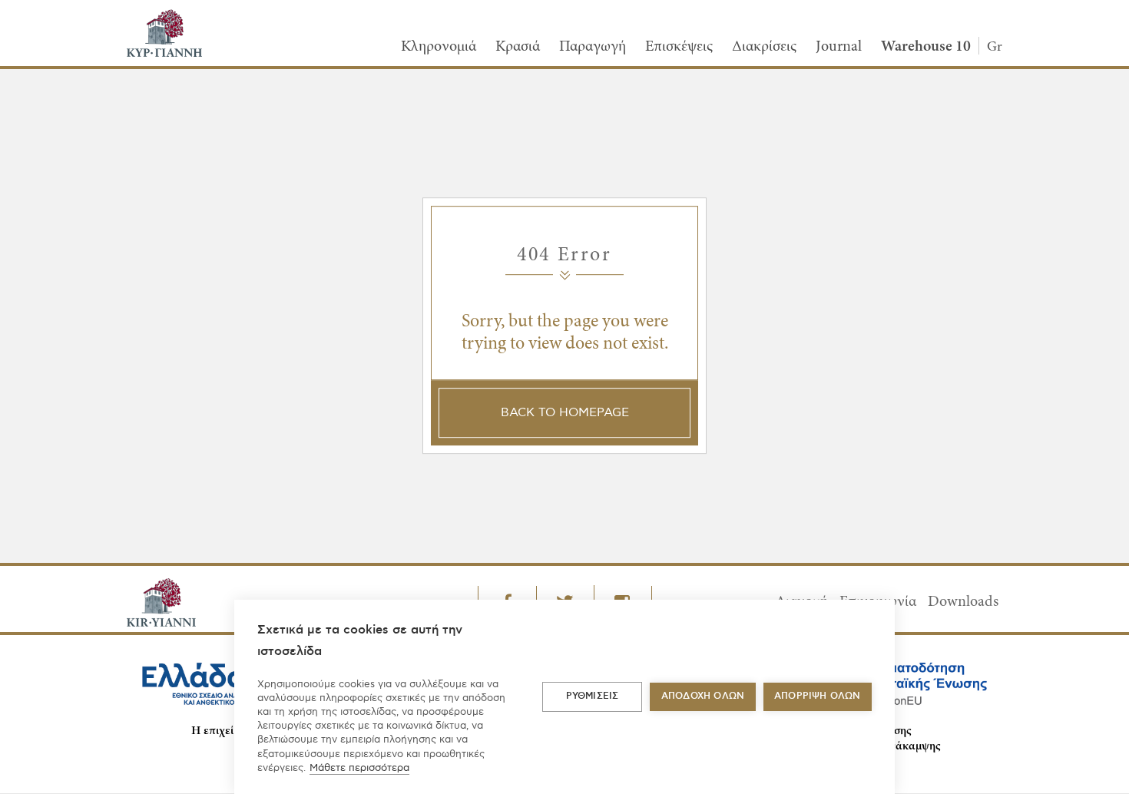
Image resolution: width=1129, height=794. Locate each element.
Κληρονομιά (438, 47)
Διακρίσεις (764, 47)
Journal (839, 47)
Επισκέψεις (679, 47)
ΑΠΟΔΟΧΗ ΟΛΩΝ (702, 696)
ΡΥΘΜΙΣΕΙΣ (592, 696)
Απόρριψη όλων (817, 696)
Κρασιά (517, 47)
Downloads (963, 602)
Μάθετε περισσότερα (359, 768)
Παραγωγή (592, 47)
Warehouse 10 (926, 47)
